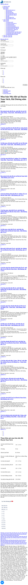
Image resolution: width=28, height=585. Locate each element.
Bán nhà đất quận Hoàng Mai (12, 535)
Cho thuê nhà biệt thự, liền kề (12, 28)
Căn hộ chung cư (22, 540)
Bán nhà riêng (9, 11)
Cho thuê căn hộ (9, 22)
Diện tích (2, 53)
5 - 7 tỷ (3, 516)
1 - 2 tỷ (3, 511)
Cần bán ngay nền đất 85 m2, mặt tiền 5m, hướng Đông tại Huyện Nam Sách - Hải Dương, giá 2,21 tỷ (14, 211)
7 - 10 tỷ (3, 518)
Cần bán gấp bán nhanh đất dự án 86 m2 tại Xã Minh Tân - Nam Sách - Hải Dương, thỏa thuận (13, 307)
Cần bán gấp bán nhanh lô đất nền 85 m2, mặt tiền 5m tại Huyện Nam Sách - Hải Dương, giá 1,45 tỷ (14, 269)
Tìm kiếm (25, 84)
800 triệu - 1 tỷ (4, 509)
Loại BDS (3, 47)
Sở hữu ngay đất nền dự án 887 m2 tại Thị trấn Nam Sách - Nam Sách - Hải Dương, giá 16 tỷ (14, 143)
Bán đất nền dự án (10, 17)
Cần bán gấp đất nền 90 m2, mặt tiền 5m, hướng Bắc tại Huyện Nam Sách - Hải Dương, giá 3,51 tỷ (13, 289)
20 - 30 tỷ (3, 522)
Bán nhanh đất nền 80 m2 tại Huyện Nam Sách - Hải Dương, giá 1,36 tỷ (14, 176)
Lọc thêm (3, 56)
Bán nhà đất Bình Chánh (16, 536)
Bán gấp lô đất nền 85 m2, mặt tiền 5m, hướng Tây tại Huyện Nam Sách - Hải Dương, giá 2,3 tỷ (14, 250)
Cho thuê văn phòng (10, 30)
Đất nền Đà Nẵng (4, 541)
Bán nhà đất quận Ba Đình (13, 534)
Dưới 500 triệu (4, 505)
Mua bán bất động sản (5, 540)
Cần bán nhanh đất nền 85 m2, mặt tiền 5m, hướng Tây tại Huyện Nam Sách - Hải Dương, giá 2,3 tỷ (13, 343)
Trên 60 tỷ (4, 528)
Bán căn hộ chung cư (10, 10)
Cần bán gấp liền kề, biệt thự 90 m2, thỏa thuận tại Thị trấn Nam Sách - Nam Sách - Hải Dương (14, 128)
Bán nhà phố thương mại (11, 13)
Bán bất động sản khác (11, 18)
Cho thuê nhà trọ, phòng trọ (12, 29)
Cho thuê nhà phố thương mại (12, 27)
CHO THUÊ (6, 19)
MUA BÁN (5, 7)
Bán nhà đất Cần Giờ (9, 537)
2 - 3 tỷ (3, 513)
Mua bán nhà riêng (14, 540)
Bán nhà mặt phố (9, 12)
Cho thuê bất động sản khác (12, 34)
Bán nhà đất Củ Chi (18, 537)
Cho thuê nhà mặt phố (10, 25)
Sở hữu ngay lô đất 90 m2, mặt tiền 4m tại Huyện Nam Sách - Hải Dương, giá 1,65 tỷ (12, 324)
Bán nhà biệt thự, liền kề (11, 14)
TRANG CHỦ (6, 6)
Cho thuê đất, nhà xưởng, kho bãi (13, 33)
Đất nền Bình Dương (13, 541)
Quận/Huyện (3, 44)
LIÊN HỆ (5, 36)
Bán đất (7, 16)
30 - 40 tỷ (3, 524)
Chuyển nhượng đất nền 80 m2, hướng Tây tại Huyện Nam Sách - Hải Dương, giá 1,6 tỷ (14, 194)
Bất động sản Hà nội (5, 532)
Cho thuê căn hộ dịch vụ (11, 23)
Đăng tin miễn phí (4, 4)
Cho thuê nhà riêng (10, 24)
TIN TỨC (5, 35)
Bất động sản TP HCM (5, 536)
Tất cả (2, 59)
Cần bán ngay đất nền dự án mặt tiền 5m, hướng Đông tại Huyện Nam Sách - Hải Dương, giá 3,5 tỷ (14, 380)
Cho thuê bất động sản (5, 542)
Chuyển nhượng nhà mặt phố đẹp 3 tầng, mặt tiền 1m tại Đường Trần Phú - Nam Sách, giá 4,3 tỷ (13, 416)
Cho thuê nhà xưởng (9, 543)
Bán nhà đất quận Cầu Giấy (16, 532)
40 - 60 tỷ (3, 526)
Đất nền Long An (21, 541)
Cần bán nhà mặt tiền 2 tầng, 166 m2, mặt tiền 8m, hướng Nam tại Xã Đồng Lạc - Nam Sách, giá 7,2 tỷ (14, 362)
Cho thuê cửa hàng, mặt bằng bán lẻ (13, 31)
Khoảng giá (3, 50)
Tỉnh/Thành (3, 40)
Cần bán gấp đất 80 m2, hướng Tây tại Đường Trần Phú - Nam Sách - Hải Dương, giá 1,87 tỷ (14, 159)
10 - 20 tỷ (3, 520)
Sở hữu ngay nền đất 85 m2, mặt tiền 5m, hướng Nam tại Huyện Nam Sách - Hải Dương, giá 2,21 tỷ (14, 231)
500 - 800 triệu (4, 507)
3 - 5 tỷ (3, 515)
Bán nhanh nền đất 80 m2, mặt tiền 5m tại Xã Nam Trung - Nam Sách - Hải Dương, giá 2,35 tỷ (13, 112)
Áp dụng (2, 52)
